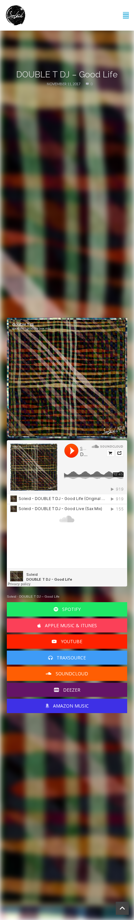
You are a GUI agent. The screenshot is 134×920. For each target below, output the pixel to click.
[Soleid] (15, 15)
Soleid (11, 596)
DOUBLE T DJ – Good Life (39, 596)
